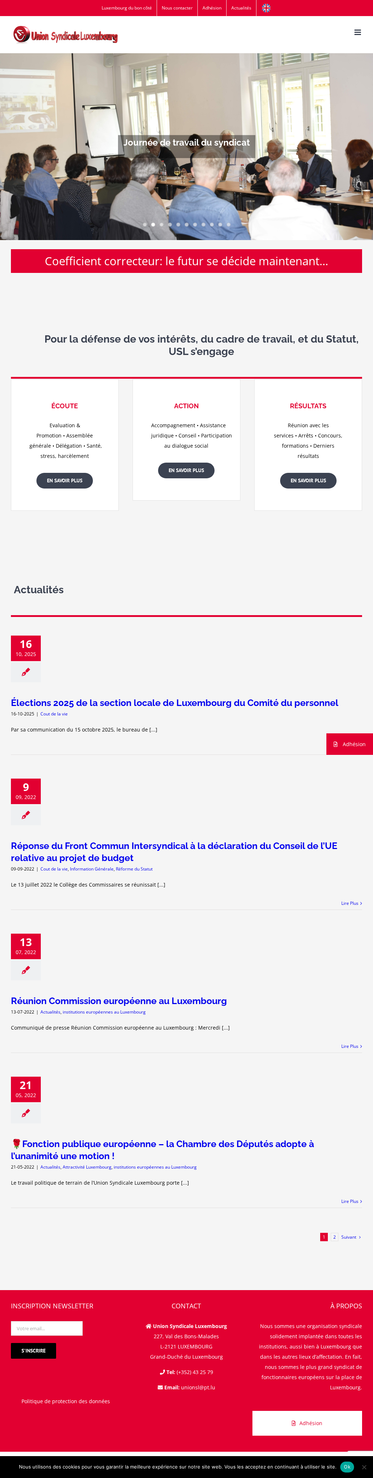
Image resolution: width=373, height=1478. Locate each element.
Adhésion (353, 744)
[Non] (364, 1467)
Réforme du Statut (134, 869)
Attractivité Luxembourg (87, 1167)
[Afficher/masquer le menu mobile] (358, 32)
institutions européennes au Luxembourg (104, 1012)
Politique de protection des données (65, 1401)
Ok (347, 1467)
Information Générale (92, 869)
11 (229, 225)
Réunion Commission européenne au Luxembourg (119, 1000)
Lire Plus (349, 903)
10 (220, 225)
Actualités (50, 1012)
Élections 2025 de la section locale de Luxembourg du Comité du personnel (174, 702)
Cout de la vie (54, 714)
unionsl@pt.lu (198, 1387)
